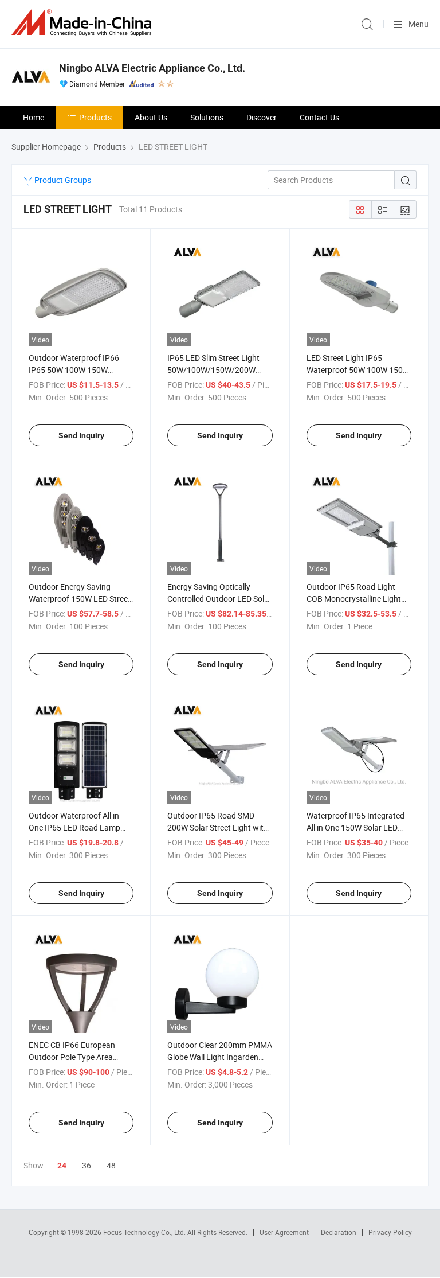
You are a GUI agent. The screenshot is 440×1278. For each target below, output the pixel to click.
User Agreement (284, 1232)
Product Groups (62, 179)
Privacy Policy (390, 1232)
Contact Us (319, 117)
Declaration (338, 1232)
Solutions (206, 117)
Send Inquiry (81, 435)
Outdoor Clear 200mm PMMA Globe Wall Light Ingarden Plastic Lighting (219, 1056)
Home (33, 117)
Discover (261, 117)
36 (86, 1165)
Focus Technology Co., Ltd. (145, 1232)
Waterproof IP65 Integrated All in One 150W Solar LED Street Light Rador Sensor (355, 827)
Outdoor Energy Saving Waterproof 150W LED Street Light (80, 598)
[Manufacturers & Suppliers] (83, 22)
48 (111, 1165)
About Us (151, 117)
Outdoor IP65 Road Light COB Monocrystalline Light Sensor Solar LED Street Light (358, 598)
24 (61, 1165)
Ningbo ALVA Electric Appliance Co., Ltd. (152, 68)
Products (95, 117)
